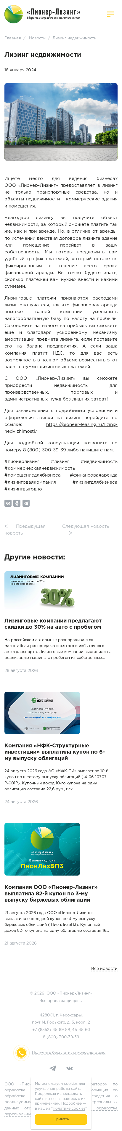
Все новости (104, 969)
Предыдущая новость (25, 530)
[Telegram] (26, 503)
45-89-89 (61, 1030)
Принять (61, 1119)
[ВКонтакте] (8, 503)
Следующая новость (85, 530)
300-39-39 (69, 1037)
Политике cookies (69, 1108)
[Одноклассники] (16, 503)
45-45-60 (81, 1030)
